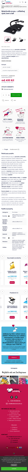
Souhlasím (14, 468)
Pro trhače (15, 212)
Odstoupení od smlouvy (15, 420)
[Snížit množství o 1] (3, 95)
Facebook (15, 440)
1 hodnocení (12, 75)
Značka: (7, 77)
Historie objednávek (15, 431)
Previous (2, 256)
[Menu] (25, 2)
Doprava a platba (14, 416)
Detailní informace (6, 60)
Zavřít (23, 103)
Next (26, 256)
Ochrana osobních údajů (15, 414)
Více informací (17, 462)
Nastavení (14, 465)
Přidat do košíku (16, 95)
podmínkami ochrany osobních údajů (14, 362)
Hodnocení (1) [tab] (14, 149)
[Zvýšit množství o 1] (9, 95)
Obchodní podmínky (15, 411)
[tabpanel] (12, 272)
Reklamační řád (15, 413)
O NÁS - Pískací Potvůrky (14, 418)
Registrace (14, 429)
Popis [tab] (6, 149)
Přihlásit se (14, 357)
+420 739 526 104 (15, 400)
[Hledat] (20, 2)
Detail (12, 282)
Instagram (17, 396)
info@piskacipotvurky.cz (15, 403)
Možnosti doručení (8, 89)
